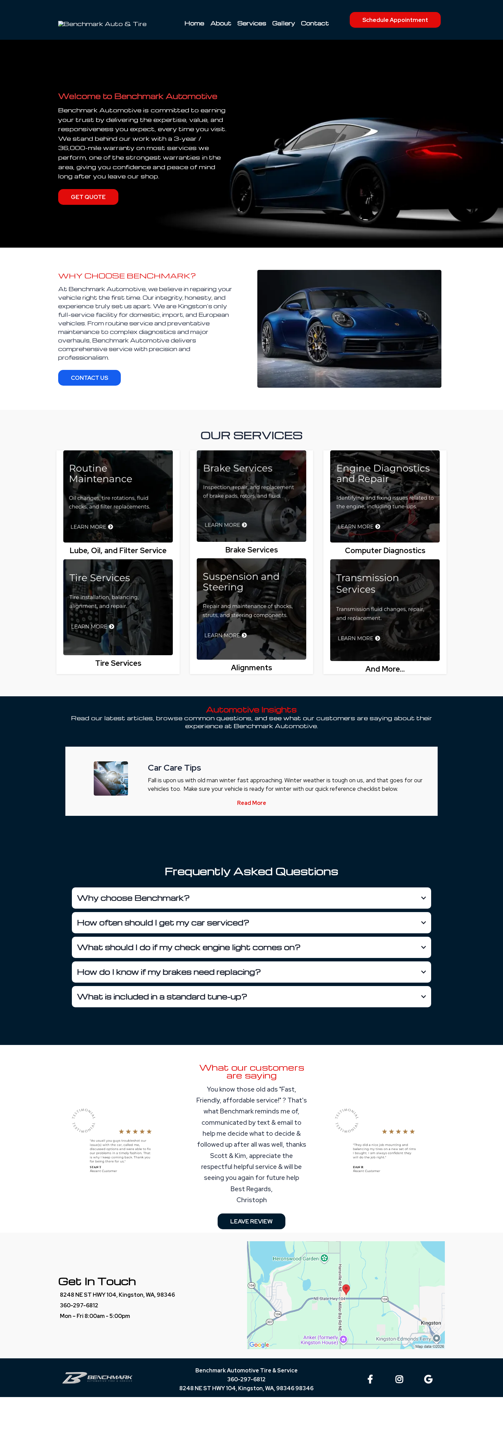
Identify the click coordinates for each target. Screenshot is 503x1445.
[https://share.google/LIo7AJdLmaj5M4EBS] (430, 1378)
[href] (346, 1295)
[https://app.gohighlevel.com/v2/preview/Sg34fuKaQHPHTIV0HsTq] (118, 496)
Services (251, 23)
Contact (315, 23)
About (220, 23)
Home (194, 23)
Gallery (283, 23)
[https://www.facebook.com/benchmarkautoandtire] (371, 1378)
